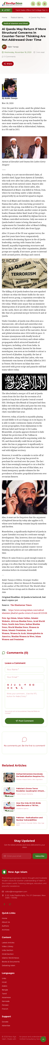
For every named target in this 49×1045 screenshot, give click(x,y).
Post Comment (26, 721)
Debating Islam (8, 965)
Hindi (4, 982)
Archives (5, 930)
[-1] (30, 684)
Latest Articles (8, 943)
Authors (5, 926)
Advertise (6, 1026)
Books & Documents (11, 962)
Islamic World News (10, 958)
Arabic (4, 986)
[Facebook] (4, 904)
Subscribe (39, 856)
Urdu (4, 978)
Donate (5, 1022)
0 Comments (9, 57)
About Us (6, 922)
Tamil (4, 994)
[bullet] (11, 687)
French (5, 1009)
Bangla (5, 990)
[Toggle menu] (44, 3)
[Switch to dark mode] (38, 3)
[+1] (33, 684)
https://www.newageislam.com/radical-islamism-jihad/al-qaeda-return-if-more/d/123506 (24, 612)
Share (9, 64)
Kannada (5, 1001)
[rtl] (25, 684)
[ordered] (8, 687)
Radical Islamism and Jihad (18, 17)
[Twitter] (10, 904)
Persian (5, 1005)
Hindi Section (8, 954)
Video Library (7, 946)
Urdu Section (7, 950)
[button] (20, 684)
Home (4, 17)
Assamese (6, 997)
